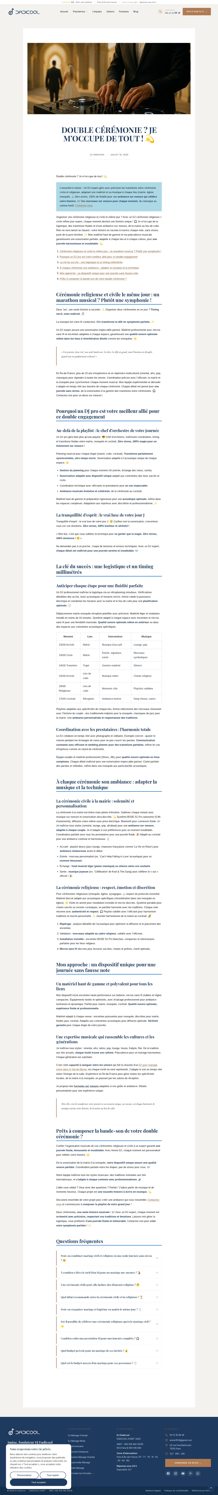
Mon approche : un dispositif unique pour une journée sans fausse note (99, 273)
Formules (124, 11)
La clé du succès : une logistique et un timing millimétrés (91, 262)
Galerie (110, 11)
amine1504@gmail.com (181, 1440)
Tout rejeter (53, 1475)
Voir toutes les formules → (81, 1473)
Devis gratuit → (197, 11)
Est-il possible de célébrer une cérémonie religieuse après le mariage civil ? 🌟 (106, 1324)
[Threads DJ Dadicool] (190, 1473)
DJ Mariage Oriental (77, 1435)
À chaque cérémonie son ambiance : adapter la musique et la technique (99, 267)
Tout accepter (38, 1482)
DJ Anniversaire (75, 1446)
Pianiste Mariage (76, 1468)
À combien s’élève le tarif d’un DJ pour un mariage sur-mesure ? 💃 (101, 1272)
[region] (38, 1466)
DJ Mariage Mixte (76, 1441)
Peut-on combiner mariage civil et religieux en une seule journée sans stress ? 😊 (106, 1258)
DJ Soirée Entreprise (78, 1451)
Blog (135, 11)
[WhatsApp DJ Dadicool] (198, 1473)
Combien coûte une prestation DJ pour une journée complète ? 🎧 (100, 1338)
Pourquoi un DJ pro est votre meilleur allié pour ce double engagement (99, 256)
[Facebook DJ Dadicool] (168, 1473)
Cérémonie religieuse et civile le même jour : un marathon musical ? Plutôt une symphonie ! (110, 251)
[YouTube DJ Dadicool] (183, 1473)
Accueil (64, 11)
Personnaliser (24, 1475)
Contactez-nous (84, 205)
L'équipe (97, 11)
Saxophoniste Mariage (79, 1462)
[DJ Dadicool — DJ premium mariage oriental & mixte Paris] (24, 11)
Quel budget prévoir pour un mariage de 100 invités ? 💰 (94, 1350)
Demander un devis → (188, 1463)
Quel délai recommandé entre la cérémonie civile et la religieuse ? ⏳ (102, 1297)
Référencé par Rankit (201, 1491)
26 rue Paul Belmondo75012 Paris (180, 1447)
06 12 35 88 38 (177, 1435)
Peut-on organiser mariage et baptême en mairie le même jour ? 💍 (101, 1309)
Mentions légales (153, 1491)
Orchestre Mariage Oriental (81, 1457)
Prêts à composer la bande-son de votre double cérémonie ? (93, 278)
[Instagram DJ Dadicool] (176, 1473)
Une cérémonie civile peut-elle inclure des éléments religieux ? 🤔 (100, 1284)
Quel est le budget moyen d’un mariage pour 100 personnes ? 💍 (99, 1363)
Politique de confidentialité (176, 1491)
